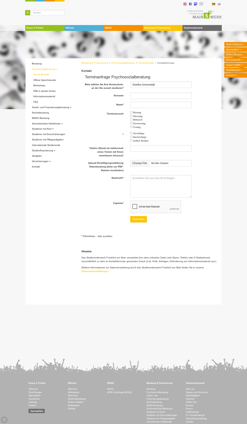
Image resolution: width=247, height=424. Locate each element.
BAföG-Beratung (234, 54)
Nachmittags (139, 137)
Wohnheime (73, 392)
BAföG (110, 389)
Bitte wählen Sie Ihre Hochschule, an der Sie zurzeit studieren (104, 86)
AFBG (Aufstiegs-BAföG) (119, 392)
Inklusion (190, 399)
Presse (189, 409)
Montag (136, 112)
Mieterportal (73, 405)
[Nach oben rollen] (240, 417)
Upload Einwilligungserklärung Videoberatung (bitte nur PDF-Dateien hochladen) (106, 166)
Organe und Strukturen (197, 392)
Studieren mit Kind (155, 412)
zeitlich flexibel (140, 140)
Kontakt (32, 405)
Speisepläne (232, 49)
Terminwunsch (115, 113)
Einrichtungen (35, 392)
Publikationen (192, 412)
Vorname (119, 95)
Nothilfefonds (233, 70)
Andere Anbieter (75, 402)
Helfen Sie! (191, 402)
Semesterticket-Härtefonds (160, 409)
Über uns (190, 389)
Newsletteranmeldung (196, 418)
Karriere (230, 75)
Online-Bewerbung (77, 399)
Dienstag (137, 116)
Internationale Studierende (159, 422)
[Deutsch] (213, 4)
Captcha (118, 203)
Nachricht (118, 178)
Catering (33, 402)
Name (120, 104)
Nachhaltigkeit (193, 395)
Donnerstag (139, 123)
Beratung (151, 389)
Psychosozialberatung (157, 392)
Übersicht (33, 389)
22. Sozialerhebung (195, 415)
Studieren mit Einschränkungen (162, 415)
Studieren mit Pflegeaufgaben (161, 418)
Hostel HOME (233, 65)
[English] (219, 4)
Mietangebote (233, 59)
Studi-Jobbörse (234, 44)
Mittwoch (137, 119)
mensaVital (34, 399)
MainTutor (73, 395)
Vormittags (138, 133)
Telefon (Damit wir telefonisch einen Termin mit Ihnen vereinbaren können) (106, 152)
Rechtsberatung (154, 402)
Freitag (136, 127)
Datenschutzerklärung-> (95, 271)
